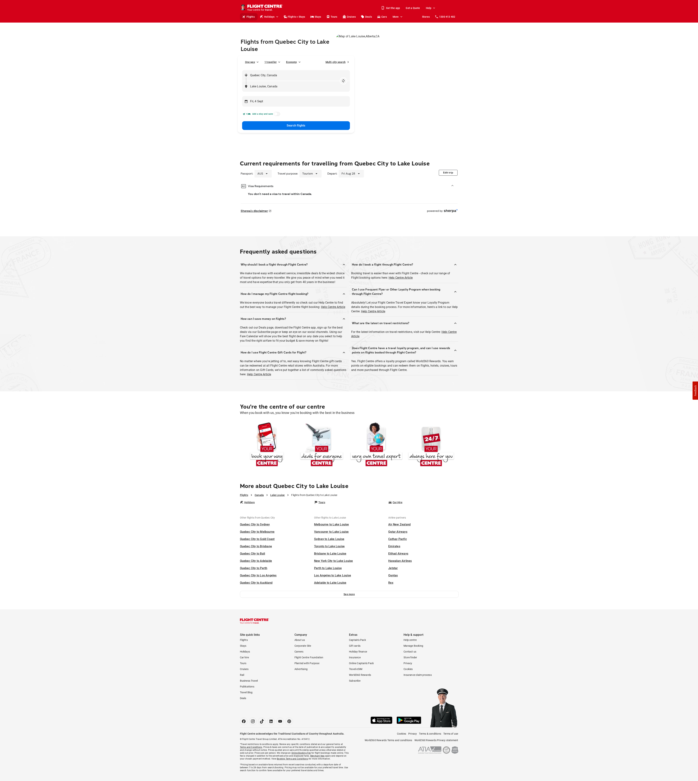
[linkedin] (271, 721)
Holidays (269, 16)
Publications (247, 686)
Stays (318, 16)
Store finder (410, 657)
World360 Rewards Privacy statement (436, 740)
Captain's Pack (357, 639)
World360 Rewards (360, 674)
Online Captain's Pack (361, 663)
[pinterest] (289, 721)
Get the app (393, 8)
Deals (368, 16)
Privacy (408, 663)
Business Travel (249, 680)
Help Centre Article (333, 307)
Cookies (408, 669)
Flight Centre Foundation (308, 657)
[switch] (276, 115)
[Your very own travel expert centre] (376, 445)
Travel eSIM (355, 669)
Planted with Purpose (306, 663)
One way (250, 62)
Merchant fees (317, 756)
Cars (384, 16)
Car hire (244, 657)
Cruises (351, 16)
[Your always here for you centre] (431, 445)
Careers (298, 651)
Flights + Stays (296, 16)
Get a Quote (413, 8)
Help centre (410, 639)
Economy (291, 62)
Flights (250, 16)
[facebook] (244, 721)
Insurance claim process (418, 674)
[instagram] (253, 721)
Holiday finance (358, 651)
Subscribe (354, 680)
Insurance (355, 657)
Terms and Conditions (251, 747)
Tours (334, 16)
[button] (349, 594)
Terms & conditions (430, 733)
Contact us (410, 651)
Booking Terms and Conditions (292, 759)
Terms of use (450, 733)
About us (299, 639)
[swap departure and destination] (343, 80)
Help (429, 8)
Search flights (296, 125)
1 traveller (270, 62)
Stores (426, 16)
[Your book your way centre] (267, 445)
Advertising (301, 669)
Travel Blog (246, 692)
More (396, 16)
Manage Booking (413, 645)
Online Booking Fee (301, 753)
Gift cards (354, 645)
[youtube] (280, 721)
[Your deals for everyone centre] (322, 445)
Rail (242, 674)
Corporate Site (302, 645)
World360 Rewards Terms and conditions (388, 740)
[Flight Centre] (254, 621)
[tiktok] (262, 721)
